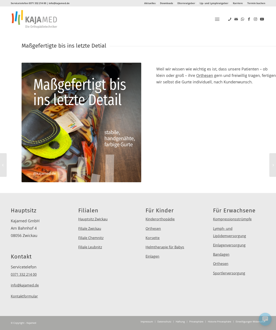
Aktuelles (149, 3)
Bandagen (221, 254)
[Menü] (217, 19)
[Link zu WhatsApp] (242, 19)
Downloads (166, 3)
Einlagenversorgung (229, 245)
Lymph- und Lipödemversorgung (229, 232)
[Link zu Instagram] (255, 19)
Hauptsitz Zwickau (93, 219)
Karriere (238, 3)
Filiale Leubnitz (90, 247)
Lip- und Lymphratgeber (214, 3)
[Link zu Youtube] (262, 19)
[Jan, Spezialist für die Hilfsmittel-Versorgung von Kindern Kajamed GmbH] (3, 165)
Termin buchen (256, 3)
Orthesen (204, 75)
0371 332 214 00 (37, 3)
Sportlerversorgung (229, 273)
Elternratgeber (186, 3)
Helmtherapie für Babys (165, 247)
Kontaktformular (24, 296)
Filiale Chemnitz (91, 237)
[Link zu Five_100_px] (229, 19)
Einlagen (152, 256)
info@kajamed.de (59, 3)
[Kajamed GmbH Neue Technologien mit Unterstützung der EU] (272, 165)
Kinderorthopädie (160, 219)
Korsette (153, 237)
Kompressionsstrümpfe (232, 219)
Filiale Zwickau (89, 228)
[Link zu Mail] (236, 19)
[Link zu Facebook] (249, 19)
